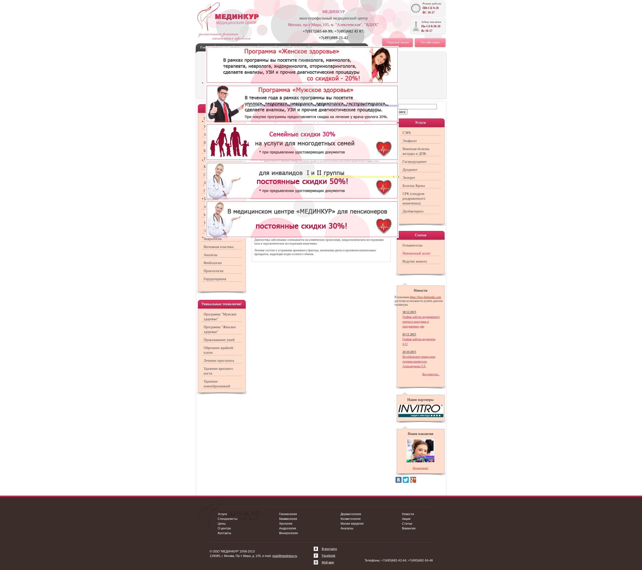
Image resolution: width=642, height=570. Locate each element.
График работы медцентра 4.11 (419, 339)
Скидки (267, 47)
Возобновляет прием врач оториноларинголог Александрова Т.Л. (419, 359)
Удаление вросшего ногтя (218, 371)
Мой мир (328, 562)
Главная (206, 47)
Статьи (407, 523)
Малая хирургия (352, 523)
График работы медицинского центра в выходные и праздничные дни (421, 319)
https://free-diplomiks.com (425, 297)
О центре (224, 47)
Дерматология (351, 514)
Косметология (351, 519)
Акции (406, 519)
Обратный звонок (398, 42)
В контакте (329, 549)
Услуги (222, 514)
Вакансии (299, 47)
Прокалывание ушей (219, 340)
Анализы (210, 255)
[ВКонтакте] (398, 480)
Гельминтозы (412, 245)
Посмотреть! (420, 468)
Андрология (287, 528)
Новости (408, 514)
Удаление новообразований (217, 384)
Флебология (212, 263)
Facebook (328, 555)
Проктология (213, 271)
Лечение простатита (219, 361)
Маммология (288, 519)
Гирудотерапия (215, 279)
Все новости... (431, 374)
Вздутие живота (415, 261)
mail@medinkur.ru (284, 556)
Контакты (319, 47)
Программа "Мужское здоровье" (220, 316)
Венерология (288, 533)
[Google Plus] (413, 480)
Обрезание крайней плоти (218, 350)
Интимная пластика (218, 247)
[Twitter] (406, 480)
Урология (285, 523)
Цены (282, 47)
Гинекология (288, 514)
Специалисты (246, 47)
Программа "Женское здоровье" (220, 329)
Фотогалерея (343, 47)
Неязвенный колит (417, 253)
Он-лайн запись (430, 42)
